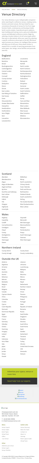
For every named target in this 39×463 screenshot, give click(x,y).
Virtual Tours (5, 434)
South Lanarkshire (26, 197)
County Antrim (6, 251)
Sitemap (22, 436)
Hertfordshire (6, 111)
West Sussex (24, 111)
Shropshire (23, 83)
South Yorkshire (25, 91)
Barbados (5, 282)
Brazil (3, 287)
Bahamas (5, 277)
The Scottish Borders (26, 202)
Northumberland (25, 73)
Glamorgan (5, 240)
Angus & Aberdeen (7, 184)
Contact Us (23, 432)
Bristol (4, 64)
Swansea (23, 237)
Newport (23, 227)
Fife (3, 202)
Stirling (22, 199)
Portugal (22, 302)
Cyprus (4, 304)
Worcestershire (25, 118)
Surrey (22, 98)
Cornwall (4, 76)
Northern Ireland (25, 287)
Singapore (23, 316)
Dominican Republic (8, 312)
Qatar (22, 304)
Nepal (22, 282)
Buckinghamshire (7, 66)
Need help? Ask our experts (18, 381)
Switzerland (23, 334)
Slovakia (22, 319)
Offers (3, 436)
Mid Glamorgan (25, 222)
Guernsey (5, 329)
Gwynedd (23, 217)
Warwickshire (24, 103)
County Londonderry (26, 253)
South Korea (24, 326)
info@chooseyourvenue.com (11, 421)
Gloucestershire (7, 101)
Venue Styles (5, 430)
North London (24, 66)
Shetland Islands (25, 194)
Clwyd (4, 230)
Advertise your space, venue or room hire (20, 372)
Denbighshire (6, 235)
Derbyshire (5, 83)
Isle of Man (5, 341)
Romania (23, 309)
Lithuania (23, 264)
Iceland (4, 334)
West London (24, 106)
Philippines (23, 297)
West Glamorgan (25, 240)
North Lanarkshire (26, 182)
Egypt (3, 314)
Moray (22, 179)
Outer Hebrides (25, 187)
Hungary (4, 331)
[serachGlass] (31, 3)
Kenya (4, 354)
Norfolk (22, 64)
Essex (3, 98)
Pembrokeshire (25, 230)
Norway (22, 289)
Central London (6, 71)
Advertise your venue (8, 446)
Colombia (5, 299)
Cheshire (4, 73)
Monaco (22, 279)
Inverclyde (5, 209)
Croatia (4, 302)
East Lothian (5, 194)
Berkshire (5, 61)
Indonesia (5, 339)
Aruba (4, 269)
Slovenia (22, 321)
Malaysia (23, 269)
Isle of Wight (6, 113)
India (3, 336)
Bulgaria (4, 289)
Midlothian (23, 177)
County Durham (7, 78)
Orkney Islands (25, 184)
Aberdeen (5, 177)
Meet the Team (24, 430)
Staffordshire (24, 93)
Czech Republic (6, 307)
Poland (22, 299)
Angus (4, 182)
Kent (3, 116)
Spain (22, 329)
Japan (3, 346)
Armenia (4, 267)
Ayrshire (4, 189)
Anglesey (4, 217)
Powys (22, 232)
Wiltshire (23, 116)
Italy (3, 344)
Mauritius (23, 274)
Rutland (22, 81)
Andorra (4, 262)
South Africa (24, 324)
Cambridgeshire (7, 69)
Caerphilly (5, 220)
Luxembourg (24, 267)
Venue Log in (5, 448)
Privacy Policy (28, 458)
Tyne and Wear (25, 101)
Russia (22, 312)
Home (13, 9)
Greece (4, 326)
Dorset (4, 88)
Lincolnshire (24, 59)
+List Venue (5, 439)
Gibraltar (4, 324)
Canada (4, 292)
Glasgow (4, 204)
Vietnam (22, 354)
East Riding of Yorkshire (9, 93)
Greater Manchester (8, 103)
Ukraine (22, 344)
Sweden (22, 331)
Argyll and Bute (6, 187)
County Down (24, 251)
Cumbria (4, 81)
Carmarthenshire (7, 225)
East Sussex (5, 96)
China (3, 297)
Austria (4, 274)
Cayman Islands (7, 294)
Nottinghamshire (25, 76)
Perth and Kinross (25, 189)
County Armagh (7, 253)
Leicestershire (6, 121)
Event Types (5, 432)
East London (6, 91)
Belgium (4, 284)
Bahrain (4, 279)
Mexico (22, 277)
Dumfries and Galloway (9, 192)
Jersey (4, 349)
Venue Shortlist (6, 450)
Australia (4, 272)
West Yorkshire (25, 113)
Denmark (5, 309)
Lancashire (5, 118)
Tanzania (23, 336)
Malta (22, 272)
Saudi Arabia (24, 314)
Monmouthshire (25, 225)
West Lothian (24, 207)
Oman (22, 292)
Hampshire (5, 106)
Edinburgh (5, 197)
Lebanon (23, 262)
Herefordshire (6, 108)
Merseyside (23, 61)
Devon (4, 86)
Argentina (5, 264)
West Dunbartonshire (27, 204)
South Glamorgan (25, 235)
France (4, 319)
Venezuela (23, 351)
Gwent (4, 242)
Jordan (4, 351)
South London (24, 88)
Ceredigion (5, 227)
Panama (22, 294)
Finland (4, 316)
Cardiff (4, 222)
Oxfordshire (24, 78)
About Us (23, 434)
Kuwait (4, 356)
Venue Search (6, 427)
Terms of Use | (21, 458)
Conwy (4, 232)
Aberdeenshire (6, 179)
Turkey (22, 341)
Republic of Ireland (26, 307)
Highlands (5, 207)
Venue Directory (25, 427)
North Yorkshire (25, 69)
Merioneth (23, 220)
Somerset (23, 86)
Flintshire (5, 237)
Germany (5, 321)
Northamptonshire (26, 71)
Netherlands (24, 284)
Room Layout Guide (26, 439)
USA (21, 349)
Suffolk (22, 96)
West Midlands (24, 108)
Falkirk (4, 199)
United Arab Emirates (26, 346)
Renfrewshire (24, 192)
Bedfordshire (6, 59)
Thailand (23, 339)
